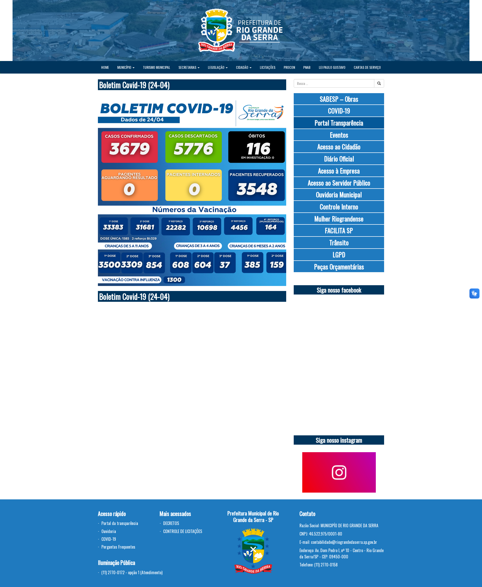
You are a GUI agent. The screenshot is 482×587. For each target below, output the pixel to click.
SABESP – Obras (339, 98)
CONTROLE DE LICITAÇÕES (182, 531)
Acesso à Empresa (339, 170)
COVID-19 (339, 110)
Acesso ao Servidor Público (339, 182)
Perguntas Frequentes (118, 547)
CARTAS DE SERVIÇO (367, 67)
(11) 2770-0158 (326, 565)
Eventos (339, 134)
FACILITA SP (339, 230)
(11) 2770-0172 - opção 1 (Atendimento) (131, 572)
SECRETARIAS (187, 67)
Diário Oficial (339, 158)
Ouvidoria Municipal (339, 194)
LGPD (339, 254)
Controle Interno (339, 206)
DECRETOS (171, 523)
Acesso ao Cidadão (338, 146)
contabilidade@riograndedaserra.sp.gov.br (344, 542)
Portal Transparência (339, 122)
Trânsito (339, 242)
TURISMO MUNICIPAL (156, 67)
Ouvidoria (108, 531)
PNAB (307, 67)
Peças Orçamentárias (339, 266)
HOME (105, 67)
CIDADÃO (242, 67)
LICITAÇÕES (267, 67)
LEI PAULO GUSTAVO (332, 67)
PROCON (289, 67)
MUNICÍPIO (124, 67)
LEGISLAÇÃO (216, 67)
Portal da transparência (119, 523)
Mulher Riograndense (339, 218)
